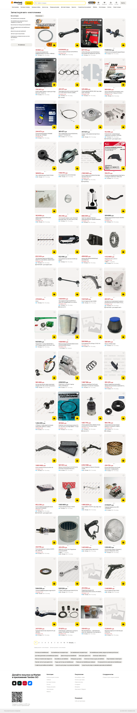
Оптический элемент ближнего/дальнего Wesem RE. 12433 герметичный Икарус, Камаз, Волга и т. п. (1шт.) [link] (115, 550)
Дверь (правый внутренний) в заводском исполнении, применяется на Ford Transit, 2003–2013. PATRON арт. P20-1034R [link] (114, 385)
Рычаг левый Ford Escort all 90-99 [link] (44, 467)
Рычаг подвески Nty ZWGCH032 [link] (90, 549)
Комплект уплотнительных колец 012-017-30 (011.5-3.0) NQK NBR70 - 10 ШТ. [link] (69, 426)
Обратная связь (79, 682)
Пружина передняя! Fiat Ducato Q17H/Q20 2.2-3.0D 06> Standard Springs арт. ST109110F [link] (90, 385)
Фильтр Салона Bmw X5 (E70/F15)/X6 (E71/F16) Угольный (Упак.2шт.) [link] (68, 468)
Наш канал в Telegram (80, 689)
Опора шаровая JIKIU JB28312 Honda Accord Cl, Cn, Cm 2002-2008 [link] (91, 425)
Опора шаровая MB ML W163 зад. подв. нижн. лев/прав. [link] (92, 92)
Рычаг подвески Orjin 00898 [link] (89, 301)
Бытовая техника (51, 682)
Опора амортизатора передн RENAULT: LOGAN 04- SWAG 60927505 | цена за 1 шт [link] (112, 425)
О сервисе (77, 684)
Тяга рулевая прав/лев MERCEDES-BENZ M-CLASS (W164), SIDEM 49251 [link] (45, 259)
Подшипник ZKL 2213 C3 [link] (111, 258)
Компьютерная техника (53, 677)
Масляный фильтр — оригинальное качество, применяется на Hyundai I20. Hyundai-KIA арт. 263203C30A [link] (91, 631)
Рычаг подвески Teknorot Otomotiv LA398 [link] (90, 468)
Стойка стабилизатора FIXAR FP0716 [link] (68, 590)
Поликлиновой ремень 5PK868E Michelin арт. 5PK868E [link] (44, 134)
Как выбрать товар (80, 677)
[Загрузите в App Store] (14, 685)
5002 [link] (37, 301)
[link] (42, 652)
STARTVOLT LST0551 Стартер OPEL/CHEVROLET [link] (66, 385)
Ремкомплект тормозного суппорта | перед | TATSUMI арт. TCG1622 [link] (68, 631)
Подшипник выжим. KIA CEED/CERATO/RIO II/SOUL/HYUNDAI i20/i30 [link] (91, 591)
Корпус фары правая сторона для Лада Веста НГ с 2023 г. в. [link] (45, 92)
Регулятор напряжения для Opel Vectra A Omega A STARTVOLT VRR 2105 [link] (115, 176)
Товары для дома (51, 687)
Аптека (48, 684)
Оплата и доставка (79, 679)
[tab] (15, 7)
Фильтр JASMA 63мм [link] (110, 343)
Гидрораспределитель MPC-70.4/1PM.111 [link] (112, 507)
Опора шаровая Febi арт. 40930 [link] (67, 506)
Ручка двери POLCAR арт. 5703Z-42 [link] (91, 343)
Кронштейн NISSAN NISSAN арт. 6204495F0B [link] (90, 259)
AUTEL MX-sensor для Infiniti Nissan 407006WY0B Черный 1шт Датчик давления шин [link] (91, 52)
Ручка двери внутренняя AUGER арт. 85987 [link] (68, 259)
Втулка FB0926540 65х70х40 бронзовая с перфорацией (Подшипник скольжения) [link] (112, 468)
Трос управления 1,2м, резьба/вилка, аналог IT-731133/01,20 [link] (68, 134)
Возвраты (77, 687)
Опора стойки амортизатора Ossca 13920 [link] (91, 134)
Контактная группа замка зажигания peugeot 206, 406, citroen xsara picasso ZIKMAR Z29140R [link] (45, 385)
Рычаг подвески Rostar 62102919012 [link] (68, 51)
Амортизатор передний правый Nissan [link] (115, 52)
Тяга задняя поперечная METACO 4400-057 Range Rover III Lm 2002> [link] (68, 301)
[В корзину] (54, 45)
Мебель (49, 691)
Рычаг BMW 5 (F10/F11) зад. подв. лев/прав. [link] (91, 507)
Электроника (50, 689)
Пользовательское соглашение (12, 710)
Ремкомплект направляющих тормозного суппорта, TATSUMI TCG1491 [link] (113, 134)
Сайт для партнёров (80, 701)
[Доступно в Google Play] (19, 685)
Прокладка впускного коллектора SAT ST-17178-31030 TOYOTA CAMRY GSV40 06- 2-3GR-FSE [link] (68, 92)
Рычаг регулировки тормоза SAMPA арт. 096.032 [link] (45, 549)
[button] (39, 16)
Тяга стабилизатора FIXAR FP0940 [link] (45, 175)
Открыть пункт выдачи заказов (111, 677)
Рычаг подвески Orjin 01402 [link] (112, 590)
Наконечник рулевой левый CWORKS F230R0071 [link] (114, 218)
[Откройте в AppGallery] (25, 685)
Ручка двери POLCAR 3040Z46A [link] (67, 175)
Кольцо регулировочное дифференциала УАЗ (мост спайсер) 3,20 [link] (45, 52)
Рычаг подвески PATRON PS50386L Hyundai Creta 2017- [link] (91, 176)
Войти (123, 3)
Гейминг (49, 679)
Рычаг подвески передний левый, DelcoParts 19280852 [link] (44, 507)
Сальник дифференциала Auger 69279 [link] (45, 590)
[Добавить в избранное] (54, 20)
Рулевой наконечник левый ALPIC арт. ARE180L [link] (45, 631)
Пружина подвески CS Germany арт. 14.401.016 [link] (114, 631)
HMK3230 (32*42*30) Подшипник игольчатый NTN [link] (67, 550)
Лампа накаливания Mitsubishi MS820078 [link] (43, 218)
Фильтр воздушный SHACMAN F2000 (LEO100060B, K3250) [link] (68, 344)
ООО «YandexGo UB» (129, 710)
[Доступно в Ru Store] (30, 685)
